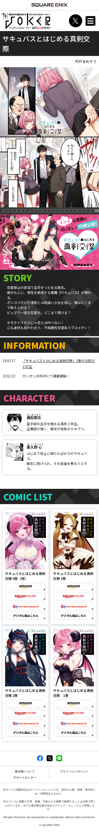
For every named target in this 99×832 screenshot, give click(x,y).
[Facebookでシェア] (40, 760)
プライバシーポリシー (74, 771)
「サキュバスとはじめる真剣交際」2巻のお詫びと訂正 (58, 363)
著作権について (25, 771)
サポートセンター (24, 777)
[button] (6, 211)
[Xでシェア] (50, 760)
